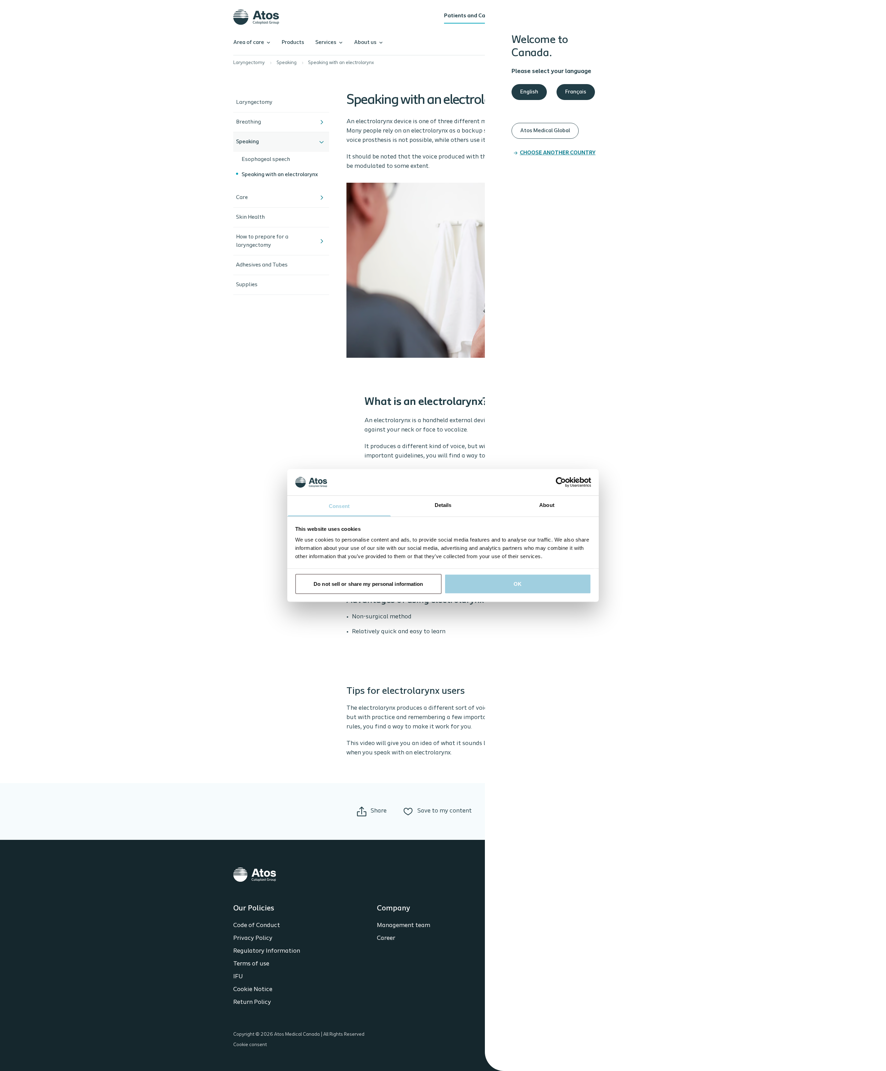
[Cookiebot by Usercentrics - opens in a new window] (561, 482)
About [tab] (546, 505)
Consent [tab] (339, 506)
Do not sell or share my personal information (368, 584)
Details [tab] (443, 505)
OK (518, 584)
